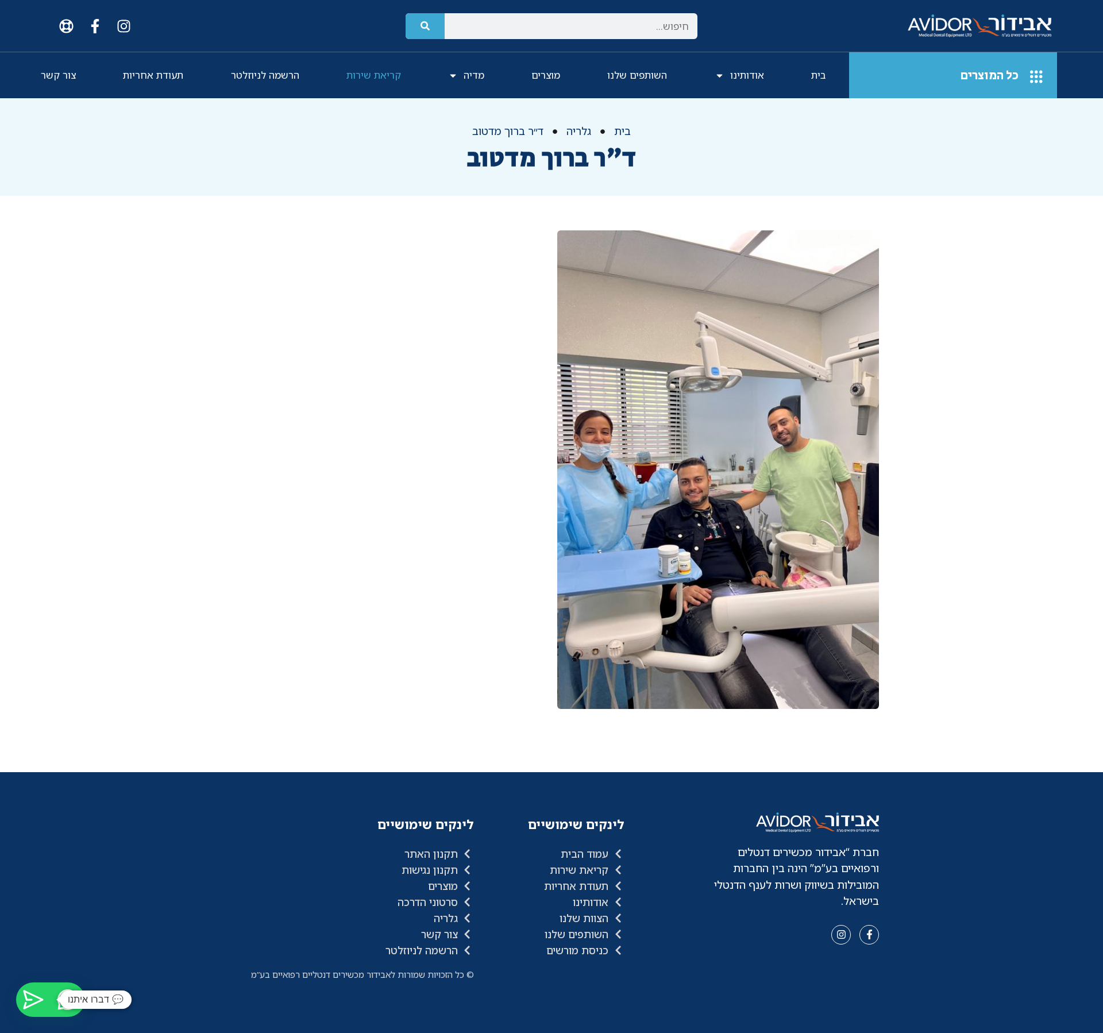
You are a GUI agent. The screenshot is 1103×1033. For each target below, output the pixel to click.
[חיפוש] (425, 26)
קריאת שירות (373, 75)
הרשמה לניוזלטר (265, 75)
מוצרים (545, 75)
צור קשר (58, 75)
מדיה (474, 75)
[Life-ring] (66, 25)
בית (818, 75)
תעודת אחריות (153, 75)
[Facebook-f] (94, 25)
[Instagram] (123, 25)
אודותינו (747, 75)
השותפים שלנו (637, 75)
